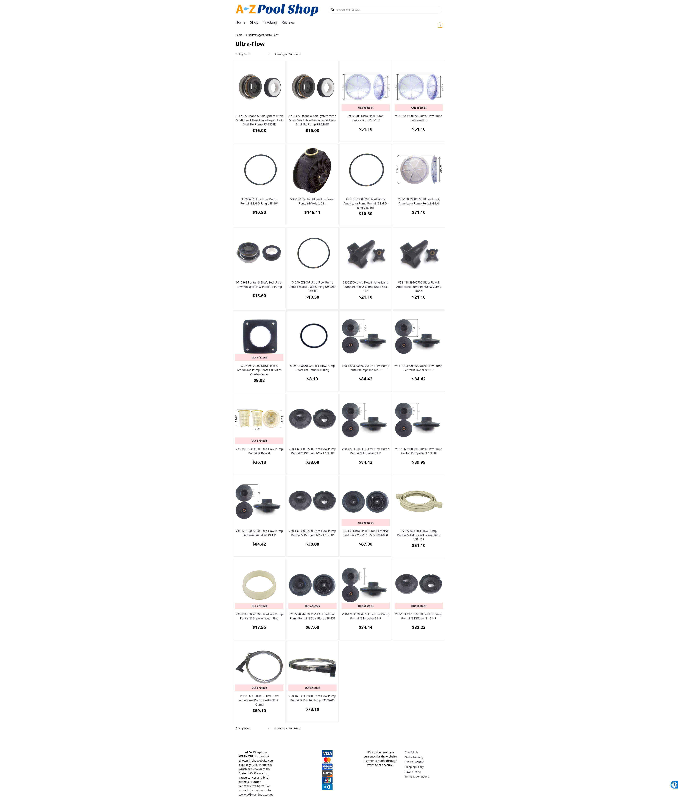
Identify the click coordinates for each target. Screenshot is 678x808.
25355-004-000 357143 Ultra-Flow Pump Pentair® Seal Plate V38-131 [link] (312, 616)
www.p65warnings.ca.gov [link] (256, 794)
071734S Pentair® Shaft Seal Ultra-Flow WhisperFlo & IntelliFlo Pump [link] (259, 284)
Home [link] (238, 35)
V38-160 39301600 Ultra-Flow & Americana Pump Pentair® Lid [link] (419, 201)
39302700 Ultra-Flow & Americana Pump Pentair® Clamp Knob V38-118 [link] (365, 286)
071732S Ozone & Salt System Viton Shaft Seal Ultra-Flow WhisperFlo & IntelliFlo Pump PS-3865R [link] (259, 120)
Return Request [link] (414, 762)
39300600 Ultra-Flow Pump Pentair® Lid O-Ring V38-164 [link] (259, 201)
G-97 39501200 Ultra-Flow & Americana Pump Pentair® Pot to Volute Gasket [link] (259, 370)
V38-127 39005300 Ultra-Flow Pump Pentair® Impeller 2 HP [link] (365, 451)
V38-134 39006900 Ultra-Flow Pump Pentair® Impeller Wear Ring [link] (259, 616)
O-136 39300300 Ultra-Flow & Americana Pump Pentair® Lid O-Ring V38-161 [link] (366, 203)
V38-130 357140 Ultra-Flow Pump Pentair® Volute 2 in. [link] (312, 201)
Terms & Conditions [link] (417, 776)
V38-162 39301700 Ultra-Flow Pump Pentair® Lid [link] (418, 118)
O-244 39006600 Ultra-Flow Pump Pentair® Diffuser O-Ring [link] (312, 368)
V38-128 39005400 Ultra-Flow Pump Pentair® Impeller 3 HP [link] (365, 616)
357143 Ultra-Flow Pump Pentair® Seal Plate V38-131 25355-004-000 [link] (365, 533)
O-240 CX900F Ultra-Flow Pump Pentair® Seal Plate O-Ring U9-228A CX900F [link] (312, 286)
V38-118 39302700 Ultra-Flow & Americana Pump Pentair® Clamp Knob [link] (418, 286)
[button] (436, 25)
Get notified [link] (364, 137)
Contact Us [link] (411, 752)
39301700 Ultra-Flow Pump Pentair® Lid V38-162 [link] (366, 118)
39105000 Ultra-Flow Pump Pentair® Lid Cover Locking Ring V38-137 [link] (418, 535)
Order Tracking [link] (414, 757)
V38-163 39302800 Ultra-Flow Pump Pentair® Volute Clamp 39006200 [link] (312, 698)
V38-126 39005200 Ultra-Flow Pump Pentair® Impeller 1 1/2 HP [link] (418, 451)
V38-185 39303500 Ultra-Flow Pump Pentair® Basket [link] (259, 451)
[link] (674, 785)
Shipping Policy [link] (414, 766)
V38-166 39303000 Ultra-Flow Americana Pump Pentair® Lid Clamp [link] (259, 700)
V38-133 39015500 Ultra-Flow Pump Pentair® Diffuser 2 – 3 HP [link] (418, 616)
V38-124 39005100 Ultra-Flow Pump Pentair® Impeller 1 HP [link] (418, 368)
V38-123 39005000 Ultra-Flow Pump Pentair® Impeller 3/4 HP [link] (259, 533)
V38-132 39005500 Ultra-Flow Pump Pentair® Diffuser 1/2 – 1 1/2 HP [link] (312, 451)
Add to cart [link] (258, 139)
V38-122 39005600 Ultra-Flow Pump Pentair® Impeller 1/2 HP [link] (365, 368)
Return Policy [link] (413, 771)
